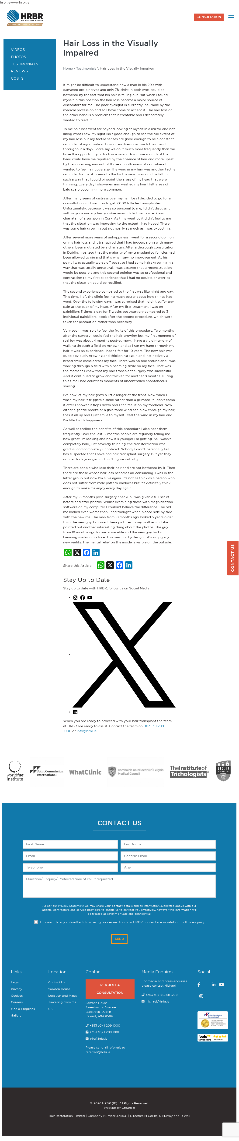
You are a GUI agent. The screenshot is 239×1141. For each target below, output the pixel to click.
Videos (18, 50)
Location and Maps (62, 995)
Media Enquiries (23, 1009)
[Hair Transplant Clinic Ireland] (25, 17)
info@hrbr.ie (87, 731)
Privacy (16, 989)
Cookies (17, 995)
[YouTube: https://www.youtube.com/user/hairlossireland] (90, 597)
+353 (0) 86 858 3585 (161, 995)
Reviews (19, 71)
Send (119, 939)
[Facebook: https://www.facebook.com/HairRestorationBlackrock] (82, 597)
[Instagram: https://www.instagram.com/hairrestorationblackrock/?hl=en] (75, 597)
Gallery (16, 1015)
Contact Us (56, 982)
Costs (17, 78)
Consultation (209, 17)
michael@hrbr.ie (157, 1001)
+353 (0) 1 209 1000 (104, 1025)
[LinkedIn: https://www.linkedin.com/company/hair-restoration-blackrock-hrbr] (75, 712)
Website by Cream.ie (119, 1107)
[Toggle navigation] (231, 17)
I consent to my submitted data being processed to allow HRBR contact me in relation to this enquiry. (122, 922)
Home (68, 68)
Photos (18, 57)
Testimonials (24, 64)
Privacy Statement (71, 906)
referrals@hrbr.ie (98, 1052)
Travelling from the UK (62, 1005)
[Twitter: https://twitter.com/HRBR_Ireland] (124, 654)
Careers (17, 1002)
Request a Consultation (110, 988)
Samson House (59, 989)
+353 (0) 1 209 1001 (104, 1032)
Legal (15, 982)
